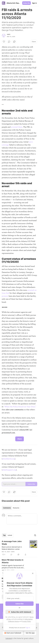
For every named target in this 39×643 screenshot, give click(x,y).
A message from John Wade (12, 542)
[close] (32, 573)
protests (5, 296)
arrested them (16, 127)
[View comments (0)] (9, 41)
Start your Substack (13, 633)
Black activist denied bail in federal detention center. (12, 548)
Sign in (34, 3)
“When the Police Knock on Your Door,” (20, 406)
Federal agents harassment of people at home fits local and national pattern (13, 566)
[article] (19, 548)
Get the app (30, 633)
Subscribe (26, 3)
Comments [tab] (7, 508)
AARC (8, 34)
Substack (9, 638)
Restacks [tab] (16, 508)
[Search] (35, 535)
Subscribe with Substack (21, 612)
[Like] (4, 41)
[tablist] (11, 508)
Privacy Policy (26, 621)
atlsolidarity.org (8, 458)
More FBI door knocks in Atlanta (12, 561)
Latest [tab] (10, 535)
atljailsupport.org (9, 469)
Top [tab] (4, 535)
